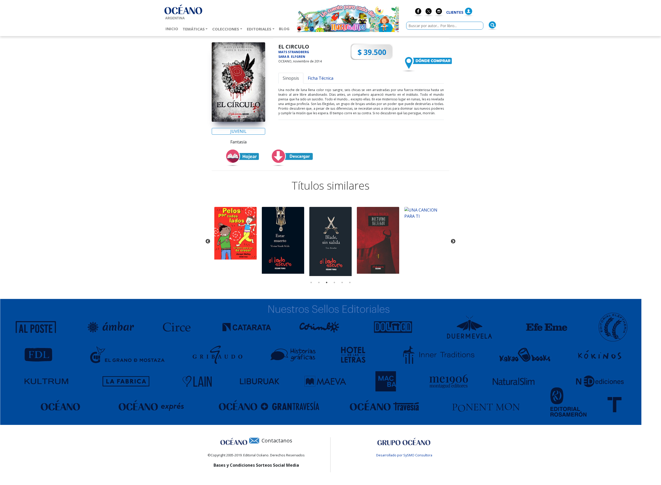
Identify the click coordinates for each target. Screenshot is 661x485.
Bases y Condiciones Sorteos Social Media (256, 465)
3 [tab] (326, 282)
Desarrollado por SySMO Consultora (404, 455)
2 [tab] (318, 282)
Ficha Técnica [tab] (320, 78)
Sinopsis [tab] (291, 78)
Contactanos (277, 440)
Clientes (454, 12)
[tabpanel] (235, 233)
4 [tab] (334, 282)
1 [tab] (311, 282)
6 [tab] (349, 282)
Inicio (173, 28)
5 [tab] (342, 282)
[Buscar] (492, 25)
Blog (285, 28)
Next (453, 241)
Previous (207, 241)
